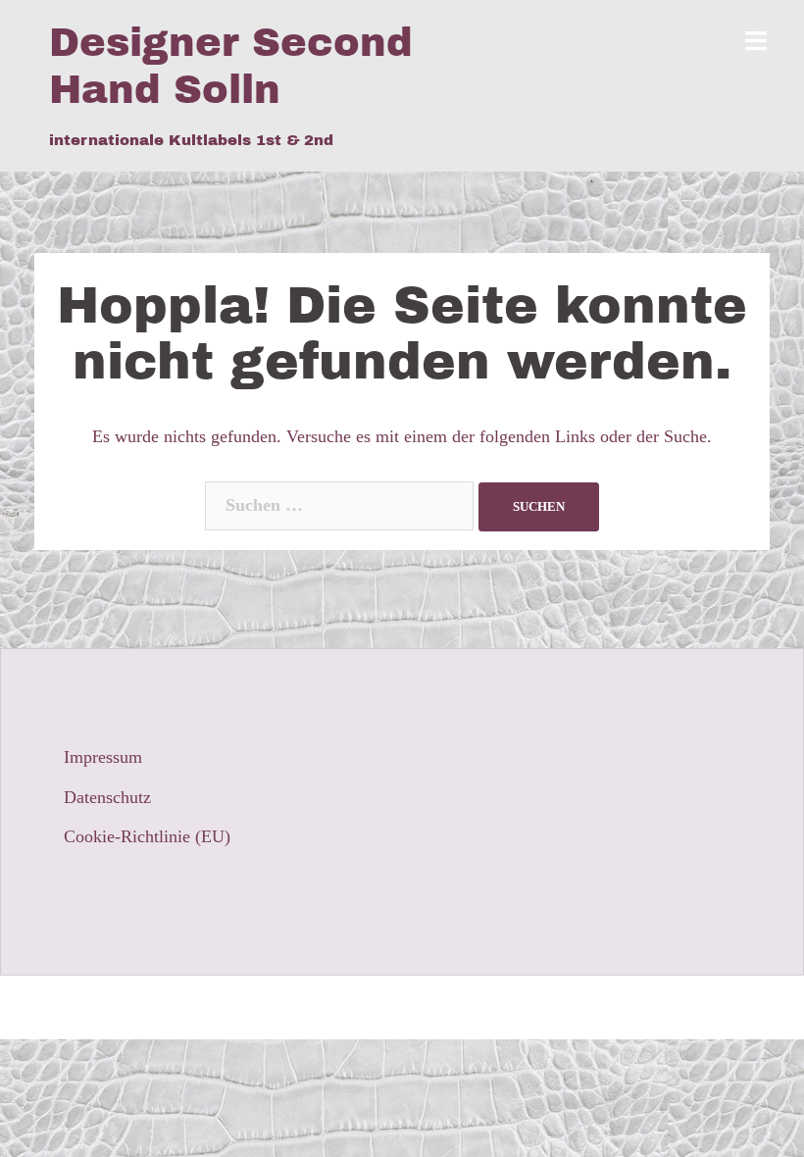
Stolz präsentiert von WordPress (163, 1007)
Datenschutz (107, 797)
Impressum (103, 757)
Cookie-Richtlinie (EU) (147, 836)
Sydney (376, 1007)
